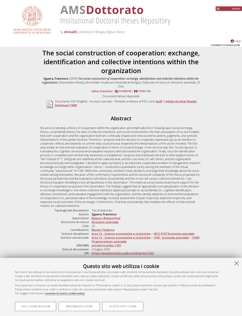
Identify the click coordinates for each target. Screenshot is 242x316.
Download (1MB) (66, 105)
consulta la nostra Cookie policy (65, 293)
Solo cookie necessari (35, 306)
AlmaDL (236, 8)
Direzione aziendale (105, 222)
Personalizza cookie (79, 306)
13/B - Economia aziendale (171, 238)
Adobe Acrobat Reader (181, 101)
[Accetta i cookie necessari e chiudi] (236, 263)
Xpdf (159, 101)
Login (237, 40)
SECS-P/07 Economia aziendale (174, 234)
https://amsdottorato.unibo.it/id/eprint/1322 (123, 253)
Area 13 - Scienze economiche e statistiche (121, 234)
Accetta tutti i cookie (123, 306)
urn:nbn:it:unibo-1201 (106, 245)
